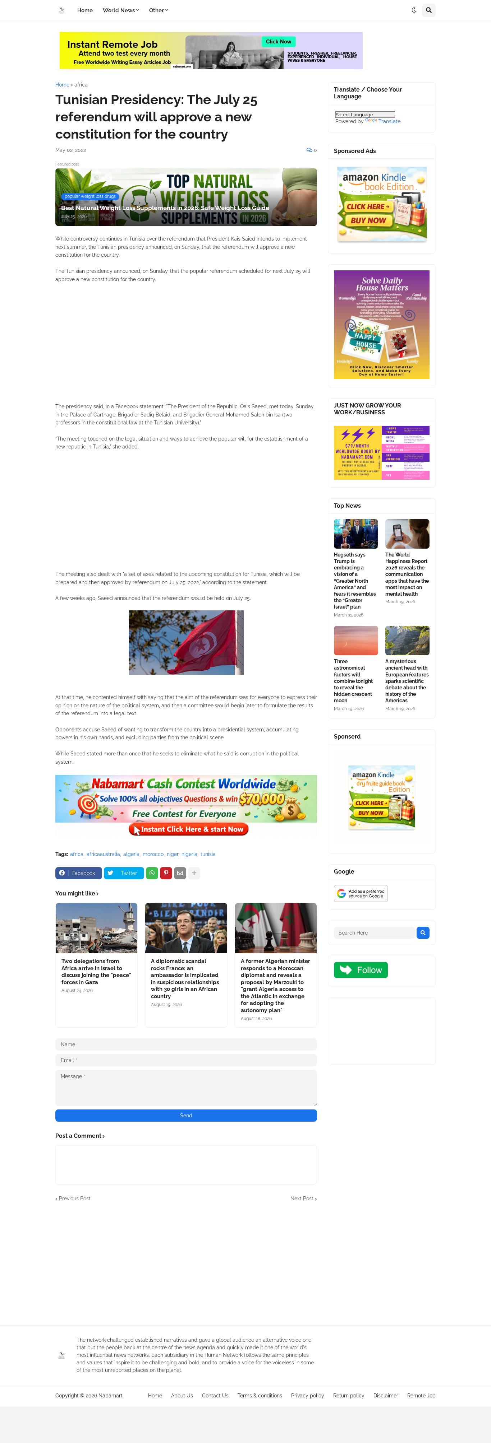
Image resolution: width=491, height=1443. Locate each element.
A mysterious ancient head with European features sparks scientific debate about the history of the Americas (407, 680)
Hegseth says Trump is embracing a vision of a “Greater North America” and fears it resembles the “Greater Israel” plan (355, 581)
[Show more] (194, 873)
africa (81, 84)
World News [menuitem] (119, 10)
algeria (131, 854)
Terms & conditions (260, 1395)
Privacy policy (307, 1395)
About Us (182, 1395)
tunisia (208, 854)
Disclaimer (385, 1395)
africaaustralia (103, 854)
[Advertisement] (186, 347)
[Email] (180, 873)
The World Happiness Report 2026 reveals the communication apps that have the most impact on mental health (407, 574)
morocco (153, 854)
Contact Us (215, 1395)
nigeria (189, 854)
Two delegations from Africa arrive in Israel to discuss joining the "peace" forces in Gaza (96, 972)
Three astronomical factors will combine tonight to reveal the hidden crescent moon (353, 680)
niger (172, 854)
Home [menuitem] (85, 10)
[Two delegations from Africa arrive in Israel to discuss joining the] (96, 928)
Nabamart (110, 1395)
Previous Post (75, 1198)
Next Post (301, 1198)
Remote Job (421, 1395)
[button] (414, 10)
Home (62, 84)
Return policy (348, 1395)
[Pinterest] (166, 873)
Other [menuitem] (156, 10)
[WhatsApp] (152, 873)
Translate (389, 121)
